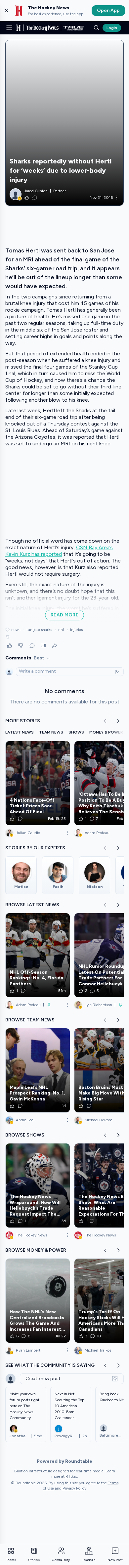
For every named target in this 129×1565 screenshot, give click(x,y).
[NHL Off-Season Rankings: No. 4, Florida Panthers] (38, 955)
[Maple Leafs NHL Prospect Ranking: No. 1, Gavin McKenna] (38, 1070)
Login (112, 27)
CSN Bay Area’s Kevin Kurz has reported (59, 550)
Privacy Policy (74, 1488)
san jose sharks (37, 629)
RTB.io (71, 1476)
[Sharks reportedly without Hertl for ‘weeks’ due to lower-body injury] (64, 122)
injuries (74, 629)
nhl (59, 629)
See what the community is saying (50, 1365)
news (15, 629)
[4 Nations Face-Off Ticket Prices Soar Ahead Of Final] (38, 783)
